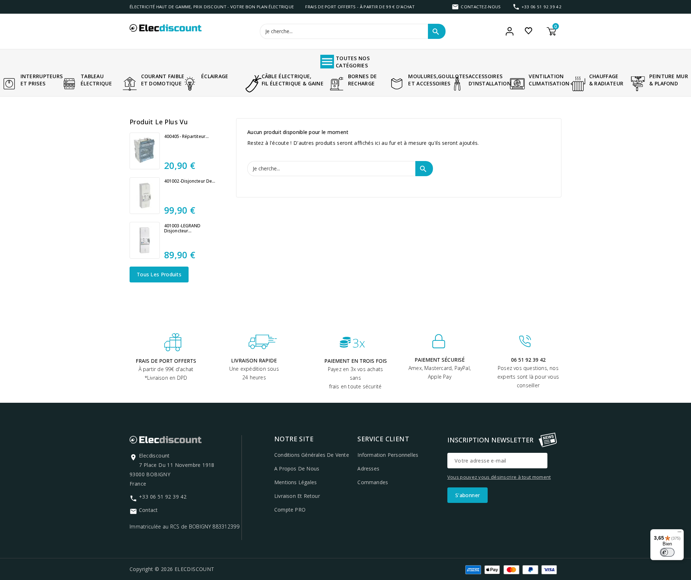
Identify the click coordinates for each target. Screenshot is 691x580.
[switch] (667, 552)
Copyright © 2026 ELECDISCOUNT (172, 569)
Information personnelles (387, 454)
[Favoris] (528, 30)
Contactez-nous (481, 6)
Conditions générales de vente (311, 454)
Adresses (368, 468)
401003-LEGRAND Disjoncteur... (182, 228)
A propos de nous (296, 468)
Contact (148, 510)
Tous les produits (159, 274)
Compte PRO (290, 509)
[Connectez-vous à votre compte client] (509, 31)
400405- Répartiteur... (186, 136)
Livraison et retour (297, 495)
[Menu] (679, 533)
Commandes (372, 482)
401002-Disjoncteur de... (189, 181)
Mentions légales (295, 482)
